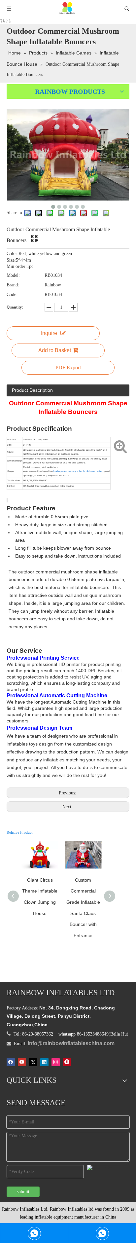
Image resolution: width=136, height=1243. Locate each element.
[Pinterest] (67, 1062)
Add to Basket (54, 350)
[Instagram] (55, 1062)
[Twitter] (33, 1062)
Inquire (49, 333)
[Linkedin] (44, 1062)
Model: (13, 275)
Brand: (13, 284)
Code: (12, 294)
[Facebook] (11, 1062)
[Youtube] (22, 1062)
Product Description (32, 390)
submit (23, 1191)
